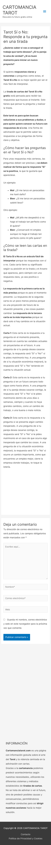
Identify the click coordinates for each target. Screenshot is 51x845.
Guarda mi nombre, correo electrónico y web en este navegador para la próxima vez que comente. (25, 623)
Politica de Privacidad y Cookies (25, 838)
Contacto (25, 834)
